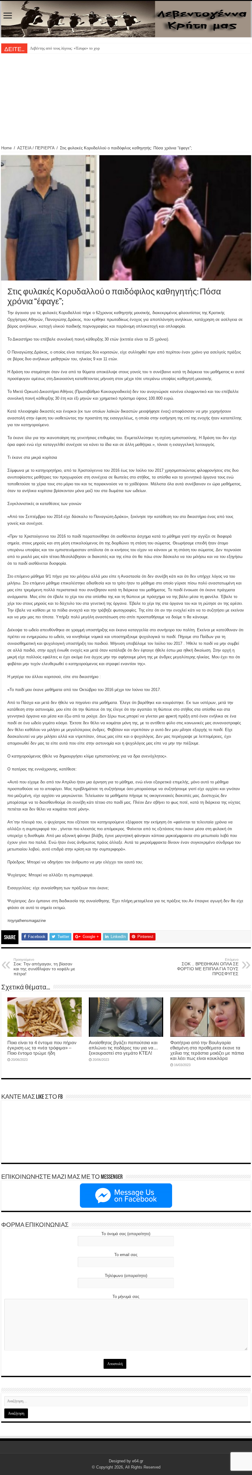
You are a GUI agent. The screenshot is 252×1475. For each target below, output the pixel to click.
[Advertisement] (126, 99)
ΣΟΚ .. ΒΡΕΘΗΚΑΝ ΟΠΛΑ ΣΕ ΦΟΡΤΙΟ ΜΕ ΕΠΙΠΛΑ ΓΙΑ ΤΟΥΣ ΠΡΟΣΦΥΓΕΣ (207, 967)
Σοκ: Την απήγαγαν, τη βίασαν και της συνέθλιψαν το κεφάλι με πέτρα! (44, 967)
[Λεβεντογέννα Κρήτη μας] (126, 19)
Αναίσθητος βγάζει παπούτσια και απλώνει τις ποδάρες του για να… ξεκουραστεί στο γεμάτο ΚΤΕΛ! (123, 1048)
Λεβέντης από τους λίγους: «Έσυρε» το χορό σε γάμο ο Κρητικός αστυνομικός (93, 48)
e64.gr (137, 1461)
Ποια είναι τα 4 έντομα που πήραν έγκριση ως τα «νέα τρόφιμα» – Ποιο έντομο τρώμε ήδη (42, 1048)
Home (6, 148)
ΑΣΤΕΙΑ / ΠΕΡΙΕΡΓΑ (35, 148)
